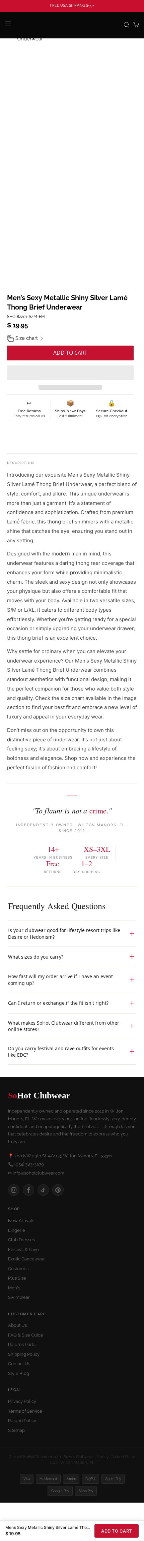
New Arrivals (21, 1220)
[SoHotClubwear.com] (72, 25)
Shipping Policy (24, 1354)
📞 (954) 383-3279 (26, 1164)
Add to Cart (116, 1531)
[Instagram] (13, 1190)
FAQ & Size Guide (25, 1335)
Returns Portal (22, 1344)
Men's (14, 1287)
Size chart (26, 338)
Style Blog (18, 1373)
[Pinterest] (58, 1190)
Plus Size (17, 1278)
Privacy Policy (22, 1401)
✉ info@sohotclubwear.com (36, 1173)
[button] (70, 372)
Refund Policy (22, 1420)
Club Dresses (21, 1239)
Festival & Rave (23, 1249)
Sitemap (16, 1430)
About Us (17, 1325)
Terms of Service (25, 1411)
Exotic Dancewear (26, 1258)
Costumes (18, 1268)
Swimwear (19, 1297)
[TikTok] (43, 1190)
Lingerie (16, 1230)
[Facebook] (28, 1190)
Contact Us (19, 1363)
